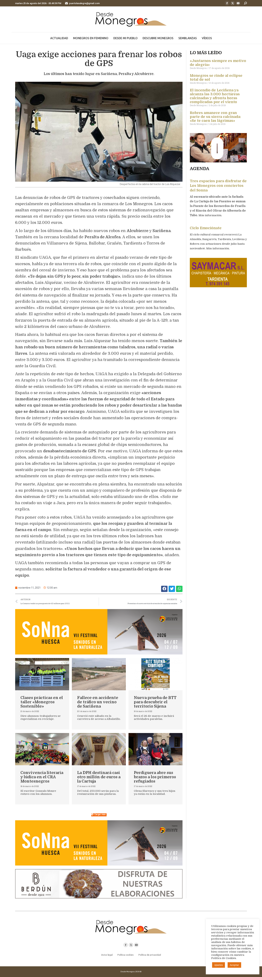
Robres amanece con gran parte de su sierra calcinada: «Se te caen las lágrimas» (215, 117)
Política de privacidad (149, 954)
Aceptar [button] (234, 965)
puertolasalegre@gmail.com (84, 3)
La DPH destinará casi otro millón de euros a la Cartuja (98, 776)
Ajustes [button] (218, 965)
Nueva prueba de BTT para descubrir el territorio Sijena (155, 701)
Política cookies (125, 954)
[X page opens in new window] (232, 3)
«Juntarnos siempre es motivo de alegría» (218, 63)
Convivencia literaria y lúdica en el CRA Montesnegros (41, 776)
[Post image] (42, 674)
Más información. (211, 215)
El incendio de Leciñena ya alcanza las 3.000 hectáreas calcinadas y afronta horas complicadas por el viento (215, 96)
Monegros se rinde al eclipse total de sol (216, 78)
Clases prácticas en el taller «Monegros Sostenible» (41, 701)
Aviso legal (107, 954)
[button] (164, 589)
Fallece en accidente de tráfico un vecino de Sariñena (97, 701)
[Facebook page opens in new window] (227, 3)
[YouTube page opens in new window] (238, 3)
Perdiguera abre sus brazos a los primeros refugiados (155, 776)
